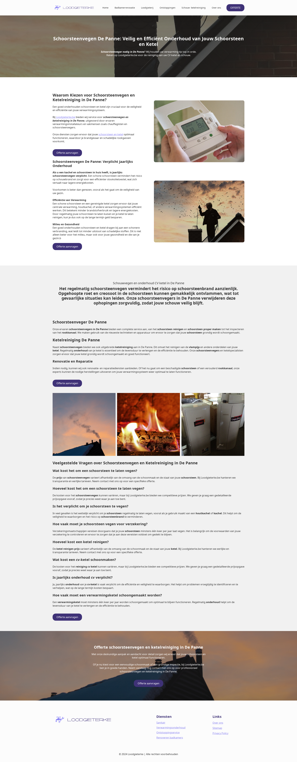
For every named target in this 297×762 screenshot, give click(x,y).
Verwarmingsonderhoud (170, 727)
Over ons (216, 7)
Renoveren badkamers (169, 737)
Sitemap (217, 728)
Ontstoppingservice (168, 732)
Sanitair (160, 722)
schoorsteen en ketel (111, 134)
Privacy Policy (220, 733)
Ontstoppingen (167, 7)
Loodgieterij (147, 7)
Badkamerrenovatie (125, 7)
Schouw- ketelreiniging (194, 7)
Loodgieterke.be (65, 117)
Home (105, 7)
